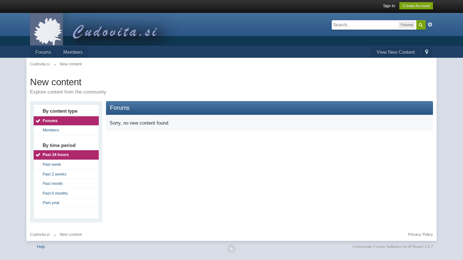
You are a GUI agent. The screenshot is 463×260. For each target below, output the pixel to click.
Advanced (430, 24)
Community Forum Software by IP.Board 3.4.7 (393, 246)
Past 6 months (55, 193)
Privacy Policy (420, 234)
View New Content (396, 52)
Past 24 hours (56, 154)
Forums (43, 52)
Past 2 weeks (55, 174)
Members (73, 52)
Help (41, 246)
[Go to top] (231, 248)
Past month (53, 183)
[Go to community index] (109, 28)
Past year (51, 202)
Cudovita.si (40, 234)
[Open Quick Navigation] (426, 52)
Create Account (416, 6)
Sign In (389, 6)
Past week (52, 164)
